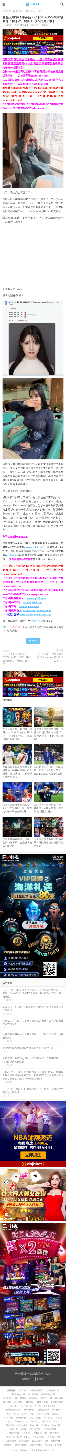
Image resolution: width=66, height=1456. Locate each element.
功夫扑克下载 (23, 1437)
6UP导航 (22, 1390)
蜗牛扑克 (10, 1437)
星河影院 (10, 1425)
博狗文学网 (29, 1410)
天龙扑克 (45, 1425)
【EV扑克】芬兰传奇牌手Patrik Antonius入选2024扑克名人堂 (50, 657)
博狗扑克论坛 (42, 1402)
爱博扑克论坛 (57, 1402)
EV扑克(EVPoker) (18, 536)
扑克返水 (33, 1398)
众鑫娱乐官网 (43, 1410)
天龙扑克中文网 (10, 1398)
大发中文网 (56, 1441)
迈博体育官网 (43, 1414)
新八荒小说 (26, 1406)
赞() (34, 641)
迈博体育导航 (27, 1414)
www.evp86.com (34, 547)
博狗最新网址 (49, 1406)
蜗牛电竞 (59, 1398)
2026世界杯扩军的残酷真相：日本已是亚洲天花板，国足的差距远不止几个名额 (48, 770)
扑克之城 (34, 1425)
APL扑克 (26, 1433)
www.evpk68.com (32, 602)
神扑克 (38, 1406)
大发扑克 (26, 1379)
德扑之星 (14, 1429)
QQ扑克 (48, 1445)
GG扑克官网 (10, 1441)
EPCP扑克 (54, 1433)
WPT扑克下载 (50, 1429)
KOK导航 (8, 1417)
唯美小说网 (22, 1425)
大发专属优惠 (21, 1445)
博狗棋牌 (29, 1402)
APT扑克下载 (13, 1433)
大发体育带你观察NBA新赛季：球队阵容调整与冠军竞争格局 (48, 842)
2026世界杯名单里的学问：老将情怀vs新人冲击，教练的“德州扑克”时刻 (48, 808)
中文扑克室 (33, 1394)
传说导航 (35, 1421)
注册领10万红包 (21, 1421)
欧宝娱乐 (56, 1414)
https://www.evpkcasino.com (35, 610)
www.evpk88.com (36, 598)
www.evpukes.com (29, 606)
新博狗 (23, 1398)
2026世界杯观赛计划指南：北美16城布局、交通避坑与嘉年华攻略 (17, 842)
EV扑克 (40, 1379)
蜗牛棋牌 (7, 1402)
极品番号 (14, 1406)
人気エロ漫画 (35, 1417)
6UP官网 (56, 1410)
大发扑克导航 (12, 1414)
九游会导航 (21, 1417)
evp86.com (12, 555)
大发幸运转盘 (36, 1445)
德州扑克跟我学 (36, 1390)
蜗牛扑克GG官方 (13, 1410)
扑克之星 (56, 1425)
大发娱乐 (8, 1445)
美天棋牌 (18, 1402)
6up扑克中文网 (52, 1390)
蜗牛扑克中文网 (48, 1394)
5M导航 (8, 1421)
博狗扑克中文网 (18, 1394)
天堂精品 (57, 1421)
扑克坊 (24, 1429)
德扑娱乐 (30, 11)
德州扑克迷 (33, 4)
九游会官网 (24, 1441)
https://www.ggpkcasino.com (35, 614)
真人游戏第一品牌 (40, 1441)
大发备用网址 (38, 1437)
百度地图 (33, 1450)
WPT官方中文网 (40, 1433)
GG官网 (58, 1417)
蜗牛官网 (48, 1417)
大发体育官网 (54, 1437)
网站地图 (42, 1450)
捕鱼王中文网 (46, 1398)
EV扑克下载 (35, 1429)
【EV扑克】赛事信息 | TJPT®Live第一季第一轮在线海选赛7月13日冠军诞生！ (17, 659)
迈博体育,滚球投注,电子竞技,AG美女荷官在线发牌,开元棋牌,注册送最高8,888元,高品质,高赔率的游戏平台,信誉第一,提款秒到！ (33, 63)
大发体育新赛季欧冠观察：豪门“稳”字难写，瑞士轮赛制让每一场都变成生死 (17, 808)
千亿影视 (46, 1421)
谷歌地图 (50, 1450)
